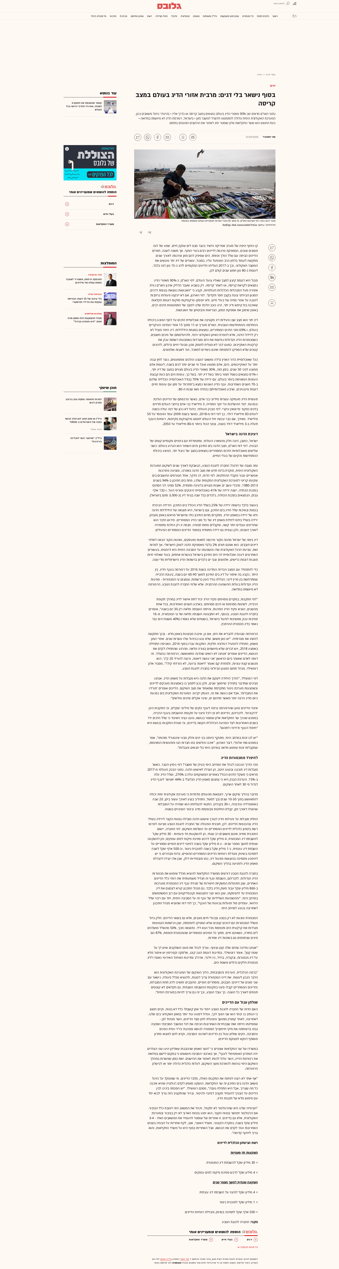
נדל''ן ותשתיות (210, 16)
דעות (149, 16)
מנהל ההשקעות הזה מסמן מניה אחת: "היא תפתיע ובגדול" (85, 319)
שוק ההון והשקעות (229, 16)
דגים (272, 86)
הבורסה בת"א (95, 294)
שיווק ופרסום (137, 16)
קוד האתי (184, 1259)
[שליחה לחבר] (167, 137)
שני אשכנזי (269, 137)
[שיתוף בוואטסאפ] (147, 137)
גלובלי (174, 16)
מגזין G (123, 16)
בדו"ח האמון (166, 1259)
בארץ (259, 74)
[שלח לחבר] (271, 287)
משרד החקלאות (198, 1239)
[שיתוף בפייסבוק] (157, 137)
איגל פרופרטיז (95, 274)
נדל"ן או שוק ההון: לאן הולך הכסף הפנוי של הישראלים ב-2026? (83, 420)
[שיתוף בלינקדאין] (271, 277)
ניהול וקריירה (162, 16)
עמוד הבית (270, 74)
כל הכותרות (247, 16)
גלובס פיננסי (263, 16)
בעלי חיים (227, 1239)
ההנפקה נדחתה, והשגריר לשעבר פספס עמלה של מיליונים (84, 281)
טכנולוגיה (185, 16)
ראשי (275, 16)
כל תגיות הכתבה (249, 1247)
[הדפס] (192, 137)
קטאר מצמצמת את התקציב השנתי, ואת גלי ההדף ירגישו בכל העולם (84, 106)
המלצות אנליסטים (93, 313)
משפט (196, 16)
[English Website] (294, 16)
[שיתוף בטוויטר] (137, 137)
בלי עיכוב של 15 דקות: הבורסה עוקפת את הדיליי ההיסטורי (85, 300)
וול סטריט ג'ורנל (98, 16)
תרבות (113, 16)
